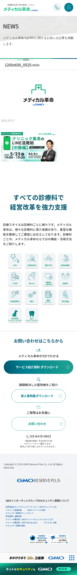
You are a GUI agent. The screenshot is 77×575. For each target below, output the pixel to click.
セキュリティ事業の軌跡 (15, 525)
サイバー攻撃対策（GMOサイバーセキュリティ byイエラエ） (30, 519)
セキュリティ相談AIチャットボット (20, 513)
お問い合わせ (37, 423)
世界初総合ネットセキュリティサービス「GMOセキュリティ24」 (32, 506)
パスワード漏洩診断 (14, 510)
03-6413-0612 (40, 436)
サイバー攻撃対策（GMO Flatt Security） (22, 522)
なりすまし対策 (50, 522)
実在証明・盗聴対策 (14, 516)
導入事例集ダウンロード (37, 395)
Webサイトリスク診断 (36, 510)
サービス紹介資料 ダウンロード (37, 367)
